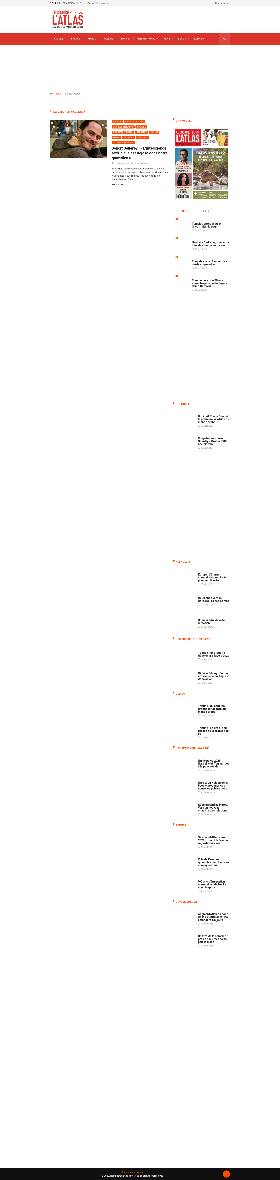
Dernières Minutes (123, 132)
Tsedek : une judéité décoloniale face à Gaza (213, 654)
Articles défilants (123, 127)
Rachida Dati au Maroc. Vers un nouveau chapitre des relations (213, 807)
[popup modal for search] (224, 39)
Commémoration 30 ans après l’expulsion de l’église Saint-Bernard (209, 283)
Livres (116, 137)
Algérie (108, 38)
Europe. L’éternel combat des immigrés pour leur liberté (212, 577)
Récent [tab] (184, 211)
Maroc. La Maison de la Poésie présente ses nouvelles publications (213, 785)
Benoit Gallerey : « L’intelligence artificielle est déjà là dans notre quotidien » (140, 153)
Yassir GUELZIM (121, 163)
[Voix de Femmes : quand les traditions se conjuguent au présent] (184, 862)
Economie (141, 132)
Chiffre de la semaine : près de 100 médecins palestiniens (213, 939)
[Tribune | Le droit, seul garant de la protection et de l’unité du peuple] (184, 731)
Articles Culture (134, 122)
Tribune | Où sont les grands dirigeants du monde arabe (212, 708)
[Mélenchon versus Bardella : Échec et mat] (184, 599)
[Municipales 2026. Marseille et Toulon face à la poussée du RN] (184, 763)
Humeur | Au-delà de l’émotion (211, 621)
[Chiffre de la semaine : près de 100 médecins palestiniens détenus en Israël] (184, 939)
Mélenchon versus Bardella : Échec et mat (213, 599)
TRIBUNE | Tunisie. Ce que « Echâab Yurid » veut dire (86, 3)
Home (58, 93)
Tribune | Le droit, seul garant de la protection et (213, 730)
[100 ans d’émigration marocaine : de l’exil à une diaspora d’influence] (184, 884)
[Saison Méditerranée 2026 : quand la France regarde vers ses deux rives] (184, 840)
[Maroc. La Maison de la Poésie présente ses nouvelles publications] (184, 785)
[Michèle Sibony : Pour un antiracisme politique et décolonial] (184, 676)
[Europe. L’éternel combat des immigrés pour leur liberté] (184, 577)
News (167, 38)
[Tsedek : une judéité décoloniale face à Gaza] (184, 654)
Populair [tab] (202, 211)
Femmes (202, 670)
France (75, 38)
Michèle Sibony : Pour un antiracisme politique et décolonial (214, 676)
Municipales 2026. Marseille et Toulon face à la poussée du (213, 763)
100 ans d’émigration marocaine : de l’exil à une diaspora (212, 884)
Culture (141, 127)
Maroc (92, 38)
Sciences (142, 137)
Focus (182, 38)
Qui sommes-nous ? (132, 1172)
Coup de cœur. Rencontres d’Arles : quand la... (209, 262)
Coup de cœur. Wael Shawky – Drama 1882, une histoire (212, 441)
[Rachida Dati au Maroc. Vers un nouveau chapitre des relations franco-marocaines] (184, 807)
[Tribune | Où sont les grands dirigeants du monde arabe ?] (184, 709)
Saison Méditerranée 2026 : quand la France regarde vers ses (213, 840)
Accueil (59, 38)
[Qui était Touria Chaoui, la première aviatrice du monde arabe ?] (184, 419)
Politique (129, 137)
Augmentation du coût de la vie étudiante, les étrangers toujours (213, 917)
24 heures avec (205, 801)
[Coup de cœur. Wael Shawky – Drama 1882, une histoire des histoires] (184, 441)
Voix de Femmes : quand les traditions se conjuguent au (213, 862)
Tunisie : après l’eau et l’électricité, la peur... (206, 225)
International (146, 38)
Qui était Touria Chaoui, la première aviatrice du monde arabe (213, 419)
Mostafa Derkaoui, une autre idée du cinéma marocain (211, 243)
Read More (117, 184)
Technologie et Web (123, 142)
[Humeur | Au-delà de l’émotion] (184, 621)
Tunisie (125, 38)
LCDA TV (199, 38)
